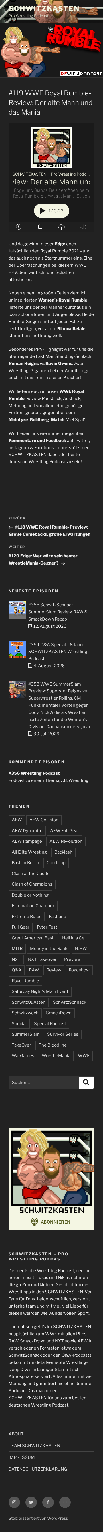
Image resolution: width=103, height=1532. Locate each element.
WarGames (23, 1055)
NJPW (81, 948)
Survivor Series (62, 1034)
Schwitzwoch (25, 1012)
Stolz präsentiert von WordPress (38, 1518)
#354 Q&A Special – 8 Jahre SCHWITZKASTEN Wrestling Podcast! (57, 652)
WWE (84, 1055)
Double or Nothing (30, 895)
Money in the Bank (48, 948)
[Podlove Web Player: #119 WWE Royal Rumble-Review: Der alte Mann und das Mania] (51, 177)
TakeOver (21, 1045)
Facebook (44, 447)
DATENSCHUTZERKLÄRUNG (38, 1469)
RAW (34, 970)
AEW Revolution (65, 841)
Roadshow (79, 970)
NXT (16, 959)
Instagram (19, 447)
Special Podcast (50, 1023)
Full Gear (20, 927)
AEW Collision (43, 819)
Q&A (16, 970)
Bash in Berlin (25, 862)
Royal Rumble (25, 980)
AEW (17, 819)
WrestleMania (56, 1055)
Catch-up (56, 862)
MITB (17, 948)
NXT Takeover (42, 959)
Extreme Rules (26, 916)
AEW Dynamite (27, 830)
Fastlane (57, 916)
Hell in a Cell (74, 938)
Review (54, 970)
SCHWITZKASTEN (44, 8)
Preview (72, 959)
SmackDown (59, 1012)
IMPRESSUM (22, 1457)
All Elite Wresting (29, 852)
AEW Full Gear (64, 830)
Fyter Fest (47, 927)
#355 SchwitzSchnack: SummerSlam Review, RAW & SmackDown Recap (58, 612)
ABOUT (16, 1434)
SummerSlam (26, 1034)
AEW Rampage (27, 841)
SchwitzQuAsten (28, 1002)
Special (19, 1023)
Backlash (63, 852)
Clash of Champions (32, 884)
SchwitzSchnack (69, 1002)
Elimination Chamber (33, 905)
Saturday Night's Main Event (40, 991)
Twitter (81, 440)
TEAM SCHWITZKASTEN (34, 1445)
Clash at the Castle (31, 873)
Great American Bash (33, 938)
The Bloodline (53, 1045)
